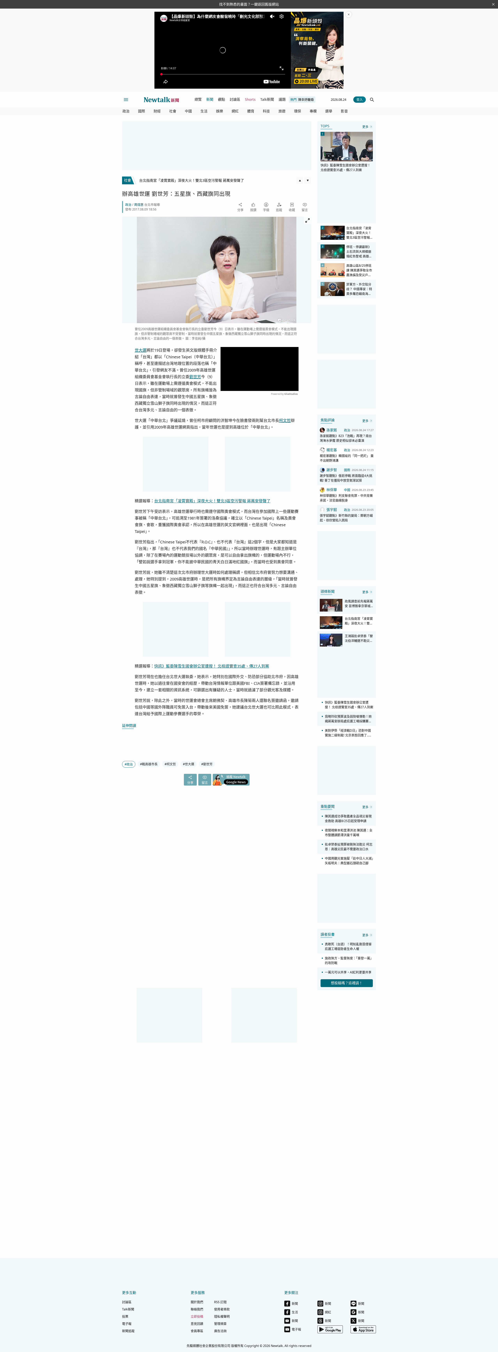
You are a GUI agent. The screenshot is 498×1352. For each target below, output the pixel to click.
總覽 (198, 99)
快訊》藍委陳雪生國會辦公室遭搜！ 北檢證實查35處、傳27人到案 (211, 666)
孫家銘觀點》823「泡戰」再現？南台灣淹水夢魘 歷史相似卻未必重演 (346, 438)
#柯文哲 (170, 764)
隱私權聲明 (222, 1316)
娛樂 (219, 111)
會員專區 (197, 1331)
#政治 (129, 764)
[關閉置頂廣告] (348, 14)
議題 (282, 99)
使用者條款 (222, 1309)
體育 (250, 111)
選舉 (328, 111)
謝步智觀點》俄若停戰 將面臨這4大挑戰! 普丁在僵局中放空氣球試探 (346, 478)
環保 (297, 111)
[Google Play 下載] (330, 1329)
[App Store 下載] (363, 1329)
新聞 (209, 99)
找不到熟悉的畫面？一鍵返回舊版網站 (249, 4)
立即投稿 (197, 1316)
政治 (125, 111)
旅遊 (281, 111)
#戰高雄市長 (149, 764)
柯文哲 (285, 420)
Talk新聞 (267, 99)
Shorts (250, 99)
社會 (172, 111)
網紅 (235, 111)
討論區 (235, 99)
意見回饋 (197, 1324)
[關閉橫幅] (493, 4)
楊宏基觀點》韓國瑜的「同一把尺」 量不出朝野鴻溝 (347, 458)
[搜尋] (372, 99)
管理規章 (220, 1324)
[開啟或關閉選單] (126, 99)
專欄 (313, 111)
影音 (344, 111)
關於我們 (197, 1302)
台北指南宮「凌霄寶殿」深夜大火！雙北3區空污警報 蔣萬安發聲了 (212, 501)
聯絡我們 (197, 1309)
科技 (266, 111)
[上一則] (299, 180)
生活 (203, 111)
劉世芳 (195, 376)
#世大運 (188, 764)
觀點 (221, 99)
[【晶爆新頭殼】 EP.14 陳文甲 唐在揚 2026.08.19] (317, 50)
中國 (188, 111)
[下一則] (307, 180)
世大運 (140, 350)
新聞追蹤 (128, 1331)
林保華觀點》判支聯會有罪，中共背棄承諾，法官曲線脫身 (346, 497)
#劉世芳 (207, 764)
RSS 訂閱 (220, 1302)
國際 (141, 111)
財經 (157, 111)
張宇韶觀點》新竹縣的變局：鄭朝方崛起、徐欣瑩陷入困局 (346, 517)
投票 (125, 1316)
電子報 (126, 1324)
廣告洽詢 (220, 1331)
